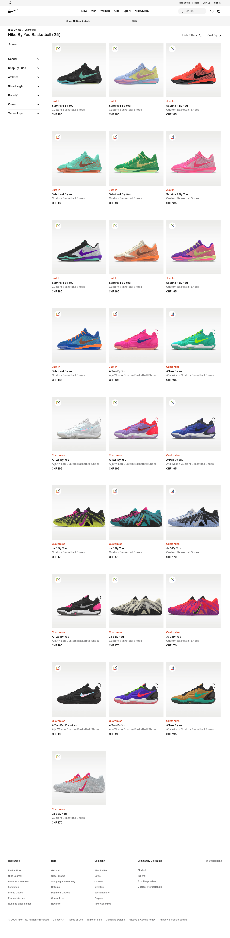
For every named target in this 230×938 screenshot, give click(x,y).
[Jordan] (10, 3)
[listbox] (214, 35)
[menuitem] (200, 3)
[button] (24, 59)
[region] (22, 82)
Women (105, 10)
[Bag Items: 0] (219, 11)
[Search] (181, 11)
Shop (134, 21)
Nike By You (14, 30)
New (84, 10)
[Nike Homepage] (13, 11)
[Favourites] (212, 11)
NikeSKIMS (142, 10)
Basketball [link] (30, 30)
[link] (58, 48)
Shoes (13, 44)
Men (93, 10)
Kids (116, 10)
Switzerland (215, 861)
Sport (127, 10)
